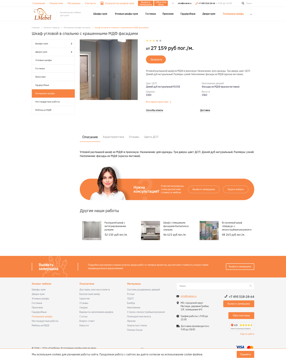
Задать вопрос (236, 189)
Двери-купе (41, 51)
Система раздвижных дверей (143, 289)
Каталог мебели (41, 283)
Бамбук (131, 303)
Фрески (131, 320)
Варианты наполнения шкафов (96, 312)
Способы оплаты (154, 110)
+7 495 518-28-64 (206, 3)
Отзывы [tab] (134, 136)
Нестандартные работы (47, 101)
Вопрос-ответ (87, 320)
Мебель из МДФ (43, 110)
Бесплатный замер (89, 294)
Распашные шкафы (45, 93)
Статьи (83, 316)
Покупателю (86, 283)
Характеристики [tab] (113, 136)
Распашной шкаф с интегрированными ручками (115, 226)
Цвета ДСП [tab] (151, 136)
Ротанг (131, 294)
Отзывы (83, 303)
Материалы (134, 283)
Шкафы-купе (41, 43)
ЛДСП (130, 298)
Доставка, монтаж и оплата (94, 289)
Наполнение (133, 307)
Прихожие (40, 76)
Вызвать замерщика (146, 3)
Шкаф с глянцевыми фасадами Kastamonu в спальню (176, 226)
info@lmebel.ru (184, 3)
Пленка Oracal (135, 329)
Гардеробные (42, 85)
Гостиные (40, 68)
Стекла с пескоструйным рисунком (146, 312)
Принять (245, 354)
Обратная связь (161, 3)
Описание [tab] (90, 137)
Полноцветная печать (139, 316)
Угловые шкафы (43, 60)
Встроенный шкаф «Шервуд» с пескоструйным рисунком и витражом (236, 228)
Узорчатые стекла (137, 325)
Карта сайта (247, 333)
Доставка (205, 110)
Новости (84, 325)
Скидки (83, 307)
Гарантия (84, 298)
